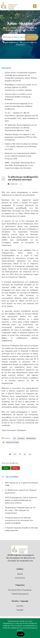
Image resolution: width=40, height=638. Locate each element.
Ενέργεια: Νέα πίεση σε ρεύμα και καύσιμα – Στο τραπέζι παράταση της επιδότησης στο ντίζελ (21, 146)
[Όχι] (37, 629)
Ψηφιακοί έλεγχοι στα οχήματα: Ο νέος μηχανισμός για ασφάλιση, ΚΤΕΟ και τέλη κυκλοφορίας (21, 137)
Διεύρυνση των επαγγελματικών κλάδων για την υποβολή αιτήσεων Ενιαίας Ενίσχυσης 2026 (20, 156)
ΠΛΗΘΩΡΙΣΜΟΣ (31, 438)
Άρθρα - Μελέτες (17, 28)
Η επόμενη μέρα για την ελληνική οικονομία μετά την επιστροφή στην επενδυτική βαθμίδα (19, 520)
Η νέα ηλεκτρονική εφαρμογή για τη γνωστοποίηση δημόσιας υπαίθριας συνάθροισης (18, 106)
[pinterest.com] (20, 454)
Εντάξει (20, 634)
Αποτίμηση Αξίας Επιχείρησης (20, 590)
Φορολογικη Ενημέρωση (28, 42)
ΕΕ (3, 442)
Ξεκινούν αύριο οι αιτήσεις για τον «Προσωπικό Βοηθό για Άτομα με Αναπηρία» (18, 96)
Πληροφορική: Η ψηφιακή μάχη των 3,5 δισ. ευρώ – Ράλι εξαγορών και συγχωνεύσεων (20, 510)
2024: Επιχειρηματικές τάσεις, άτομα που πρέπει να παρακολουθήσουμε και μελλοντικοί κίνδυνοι (21, 500)
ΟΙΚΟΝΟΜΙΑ (20, 438)
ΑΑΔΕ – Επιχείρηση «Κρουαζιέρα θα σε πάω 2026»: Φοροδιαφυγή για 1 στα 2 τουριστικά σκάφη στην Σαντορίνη (20, 165)
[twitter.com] (10, 454)
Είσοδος (20, 606)
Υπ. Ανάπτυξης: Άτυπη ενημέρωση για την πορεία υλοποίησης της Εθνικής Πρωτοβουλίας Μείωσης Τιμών (21, 127)
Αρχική (5, 28)
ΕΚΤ (14, 438)
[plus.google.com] (25, 454)
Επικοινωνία (20, 578)
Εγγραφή (20, 610)
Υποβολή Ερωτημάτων (20, 594)
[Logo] (20, 550)
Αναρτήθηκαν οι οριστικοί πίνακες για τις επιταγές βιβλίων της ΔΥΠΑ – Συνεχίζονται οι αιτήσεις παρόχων (21, 87)
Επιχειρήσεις (20, 45)
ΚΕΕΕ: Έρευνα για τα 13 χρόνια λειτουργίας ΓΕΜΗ (21, 484)
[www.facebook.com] (15, 454)
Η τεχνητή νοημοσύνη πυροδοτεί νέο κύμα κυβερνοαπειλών (21, 529)
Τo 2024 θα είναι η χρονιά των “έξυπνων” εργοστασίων (21, 491)
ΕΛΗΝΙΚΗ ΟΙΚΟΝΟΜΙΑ (12, 442)
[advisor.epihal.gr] (30, 454)
